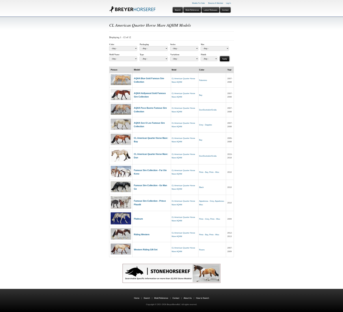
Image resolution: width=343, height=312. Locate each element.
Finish (203, 54)
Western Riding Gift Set (145, 249)
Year (229, 70)
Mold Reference (192, 10)
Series (173, 44)
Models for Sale (198, 3)
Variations (174, 54)
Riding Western (142, 234)
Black (201, 187)
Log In (228, 3)
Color (111, 44)
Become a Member (215, 3)
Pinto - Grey (204, 219)
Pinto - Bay (203, 172)
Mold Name (114, 54)
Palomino (203, 80)
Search (178, 10)
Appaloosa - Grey (206, 201)
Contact (225, 10)
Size (202, 44)
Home (136, 297)
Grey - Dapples (205, 125)
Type (142, 54)
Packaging (144, 44)
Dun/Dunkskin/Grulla (208, 110)
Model (137, 70)
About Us (188, 297)
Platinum (138, 219)
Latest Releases (210, 10)
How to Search (202, 297)
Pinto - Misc (214, 172)
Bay (200, 95)
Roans (202, 250)
